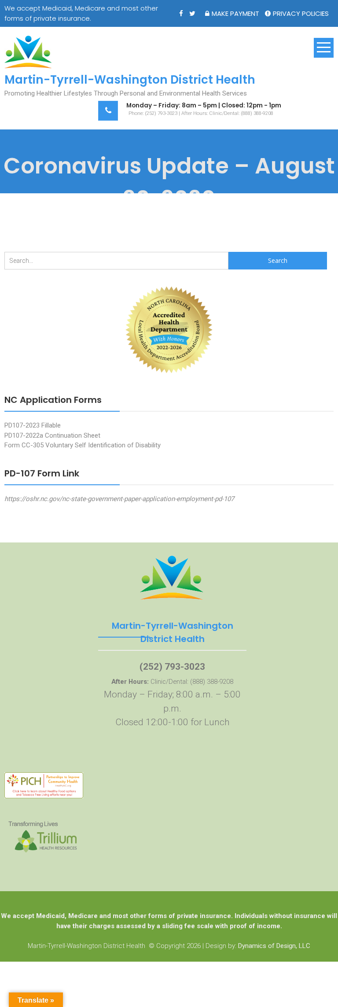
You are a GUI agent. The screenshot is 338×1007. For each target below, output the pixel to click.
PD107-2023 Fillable (32, 425)
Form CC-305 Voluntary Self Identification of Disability (82, 445)
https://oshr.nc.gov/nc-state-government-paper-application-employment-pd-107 (119, 499)
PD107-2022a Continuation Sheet (52, 435)
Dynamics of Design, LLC (274, 946)
